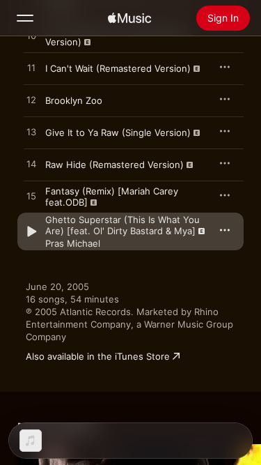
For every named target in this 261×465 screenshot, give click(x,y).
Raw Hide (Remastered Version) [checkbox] (114, 164)
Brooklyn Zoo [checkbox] (73, 100)
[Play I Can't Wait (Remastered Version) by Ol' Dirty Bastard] (31, 68)
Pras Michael (72, 243)
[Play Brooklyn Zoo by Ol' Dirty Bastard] (31, 100)
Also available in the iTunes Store (98, 356)
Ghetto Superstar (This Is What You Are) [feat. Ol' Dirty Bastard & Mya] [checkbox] (122, 225)
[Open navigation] (25, 18)
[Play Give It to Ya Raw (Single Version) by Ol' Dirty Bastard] (31, 132)
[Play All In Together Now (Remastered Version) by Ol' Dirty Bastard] (31, 36)
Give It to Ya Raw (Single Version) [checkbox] (118, 132)
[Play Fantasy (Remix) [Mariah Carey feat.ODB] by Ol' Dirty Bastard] (31, 196)
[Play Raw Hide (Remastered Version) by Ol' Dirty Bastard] (31, 164)
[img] (129, 18)
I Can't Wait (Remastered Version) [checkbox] (118, 68)
